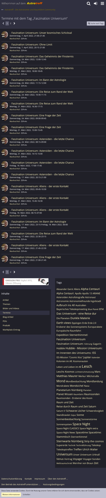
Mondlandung (95, 381)
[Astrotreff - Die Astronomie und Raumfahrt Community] (22, 3)
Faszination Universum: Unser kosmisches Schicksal (41, 32)
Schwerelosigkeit (95, 410)
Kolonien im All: (64, 361)
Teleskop (96, 445)
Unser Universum (82, 454)
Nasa (86, 385)
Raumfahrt (79, 394)
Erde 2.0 (92, 322)
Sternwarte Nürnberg (70, 441)
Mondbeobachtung (76, 381)
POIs (5, 321)
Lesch (87, 366)
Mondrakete (62, 385)
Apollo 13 (87, 293)
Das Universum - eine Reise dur (76, 313)
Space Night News (65, 432)
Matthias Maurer (67, 376)
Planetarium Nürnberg (69, 390)
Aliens (77, 289)
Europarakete (95, 326)
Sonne (80, 414)
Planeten (87, 390)
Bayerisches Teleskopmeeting (71, 309)
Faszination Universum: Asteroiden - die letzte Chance (42, 139)
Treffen (78, 449)
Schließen (26, 494)
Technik (71, 445)
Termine (6, 312)
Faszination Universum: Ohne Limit (31, 44)
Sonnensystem (64, 424)
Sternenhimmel (79, 436)
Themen (6, 304)
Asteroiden (62, 297)
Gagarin (97, 343)
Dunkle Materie (80, 318)
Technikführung (83, 445)
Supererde (61, 445)
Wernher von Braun (83, 463)
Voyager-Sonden (91, 459)
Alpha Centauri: (65, 293)
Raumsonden (92, 394)
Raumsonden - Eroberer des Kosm (74, 398)
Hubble (60, 348)
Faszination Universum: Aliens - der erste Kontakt (39, 186)
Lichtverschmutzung (84, 371)
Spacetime (82, 432)
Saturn (92, 406)
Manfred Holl (15, 38)
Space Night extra (89, 428)
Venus (60, 459)
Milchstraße (93, 376)
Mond (60, 381)
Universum (64, 454)
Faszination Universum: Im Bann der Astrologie (38, 80)
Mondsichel (76, 385)
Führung (88, 344)
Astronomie (62, 301)
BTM (101, 309)
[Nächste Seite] (14, 23)
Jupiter (87, 357)
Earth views (63, 323)
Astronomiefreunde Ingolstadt (85, 301)
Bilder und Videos (11, 308)
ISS (94, 353)
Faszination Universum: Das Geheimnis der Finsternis (42, 56)
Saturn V (60, 410)
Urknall (96, 454)
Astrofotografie (76, 297)
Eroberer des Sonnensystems (71, 326)
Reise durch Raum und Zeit (72, 406)
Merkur (82, 376)
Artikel (6, 300)
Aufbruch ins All (65, 305)
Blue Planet (93, 309)
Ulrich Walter (90, 449)
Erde (84, 322)
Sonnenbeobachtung (68, 419)
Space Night (81, 424)
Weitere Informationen (11, 494)
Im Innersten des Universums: (73, 352)
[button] (102, 3)
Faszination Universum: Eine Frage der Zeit (36, 115)
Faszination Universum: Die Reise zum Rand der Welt (42, 91)
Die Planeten (63, 318)
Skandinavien (63, 414)
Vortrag (68, 459)
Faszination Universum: (70, 343)
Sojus (73, 415)
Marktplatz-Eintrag (11, 329)
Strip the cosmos (94, 441)
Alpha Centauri (90, 289)
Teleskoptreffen (64, 449)
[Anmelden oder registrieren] (95, 3)
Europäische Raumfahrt (68, 330)
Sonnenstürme (89, 419)
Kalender (96, 357)
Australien (80, 305)
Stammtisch (63, 436)
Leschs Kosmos (65, 371)
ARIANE (96, 293)
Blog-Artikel (8, 317)
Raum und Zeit (64, 402)
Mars (97, 371)
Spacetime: (95, 432)
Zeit (96, 463)
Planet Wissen (64, 394)
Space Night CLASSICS (67, 428)
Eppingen (77, 322)
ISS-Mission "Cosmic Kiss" (69, 357)
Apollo (78, 293)
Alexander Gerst (64, 289)
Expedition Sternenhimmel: (72, 335)
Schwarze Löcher (76, 410)
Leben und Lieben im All (68, 366)
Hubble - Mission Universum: (84, 348)
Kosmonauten (80, 361)
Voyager (77, 459)
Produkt (6, 325)
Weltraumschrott (64, 463)
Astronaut (90, 297)
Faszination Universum (71, 339)
